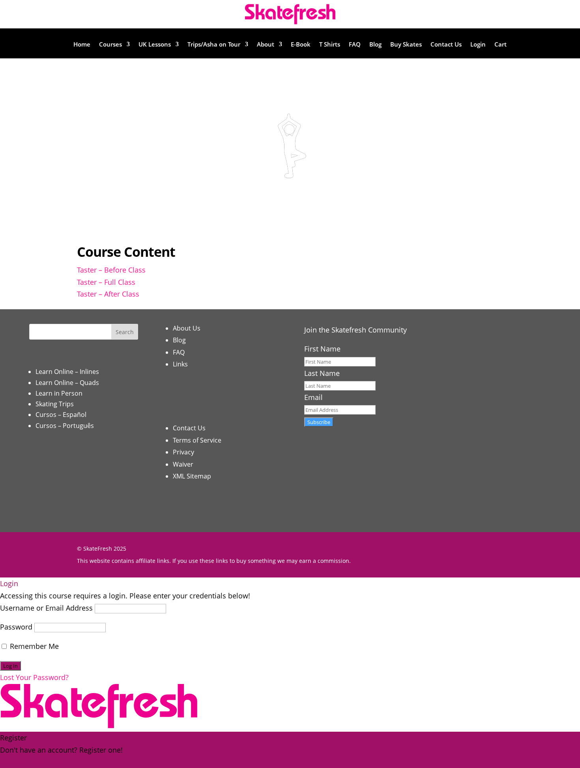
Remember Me (33, 646)
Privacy (183, 452)
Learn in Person (59, 393)
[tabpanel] (290, 162)
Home (81, 44)
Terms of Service (197, 440)
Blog (375, 44)
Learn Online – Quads (67, 382)
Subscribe (318, 422)
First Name (322, 348)
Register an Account (33, 761)
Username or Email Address (46, 608)
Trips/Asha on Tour (213, 44)
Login (478, 44)
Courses (110, 44)
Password (16, 627)
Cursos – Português (65, 425)
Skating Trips (55, 404)
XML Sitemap (192, 476)
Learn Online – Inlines (67, 371)
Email (313, 397)
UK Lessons (154, 44)
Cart (500, 44)
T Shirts (329, 44)
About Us (186, 328)
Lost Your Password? (34, 677)
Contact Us (446, 44)
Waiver (183, 464)
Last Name (322, 373)
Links (180, 364)
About (265, 44)
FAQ (355, 44)
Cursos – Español (61, 414)
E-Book (301, 44)
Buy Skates (406, 44)
